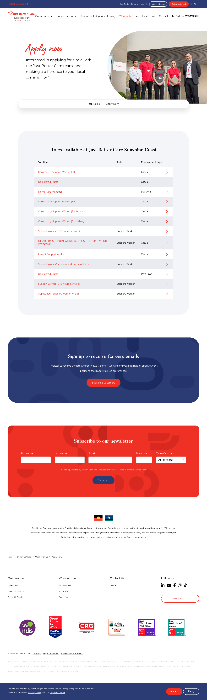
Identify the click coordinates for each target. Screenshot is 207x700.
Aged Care (12, 585)
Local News (148, 16)
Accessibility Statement (72, 653)
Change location (22, 20)
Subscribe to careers (103, 382)
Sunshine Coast (24, 557)
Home (10, 557)
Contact (163, 16)
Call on (187, 16)
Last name (61, 453)
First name (27, 453)
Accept (174, 691)
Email (91, 453)
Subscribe (103, 480)
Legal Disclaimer (57, 692)
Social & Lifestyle (15, 597)
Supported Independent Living (98, 16)
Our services (42, 16)
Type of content (165, 453)
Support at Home (67, 16)
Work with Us (126, 16)
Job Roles (94, 103)
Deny (191, 691)
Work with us (158, 4)
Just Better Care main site (132, 4)
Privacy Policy (115, 469)
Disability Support (16, 591)
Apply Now (112, 103)
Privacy (37, 653)
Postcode (141, 453)
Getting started (179, 4)
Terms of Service (133, 469)
